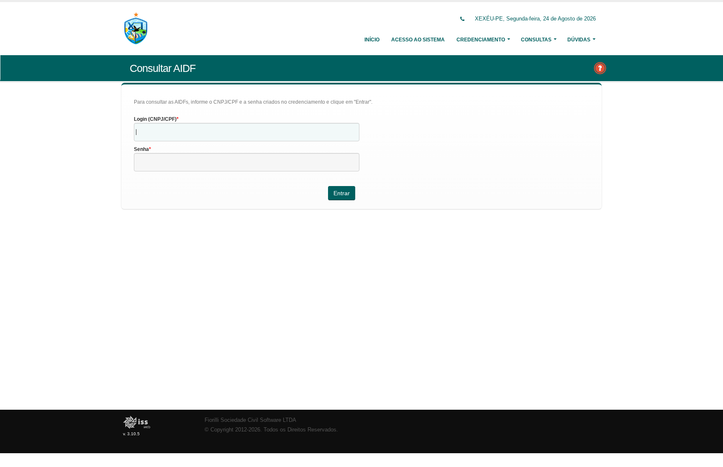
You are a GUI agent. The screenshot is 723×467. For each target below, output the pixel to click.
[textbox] (246, 132)
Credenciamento (480, 40)
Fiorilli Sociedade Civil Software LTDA (250, 420)
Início (371, 40)
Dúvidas (578, 40)
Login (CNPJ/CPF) (155, 119)
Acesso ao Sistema (418, 40)
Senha (141, 149)
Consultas (536, 40)
